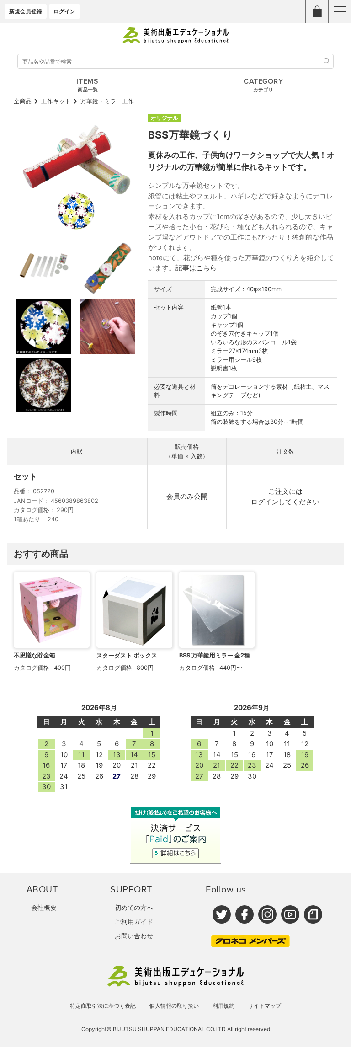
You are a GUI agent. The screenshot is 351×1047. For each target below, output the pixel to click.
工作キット (56, 101)
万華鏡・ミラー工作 (107, 101)
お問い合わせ (134, 936)
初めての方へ (134, 907)
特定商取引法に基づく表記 (103, 1005)
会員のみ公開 (186, 496)
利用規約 (223, 1005)
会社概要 (44, 907)
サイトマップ (264, 1005)
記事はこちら (196, 267)
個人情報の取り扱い (174, 1005)
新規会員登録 (25, 11)
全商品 (23, 101)
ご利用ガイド (134, 921)
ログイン (64, 11)
